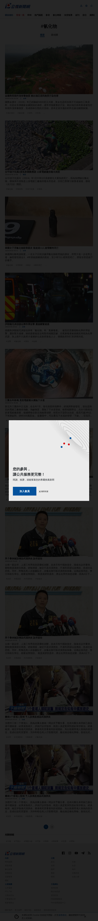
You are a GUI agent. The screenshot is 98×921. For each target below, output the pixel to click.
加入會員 (25, 491)
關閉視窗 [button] (44, 491)
